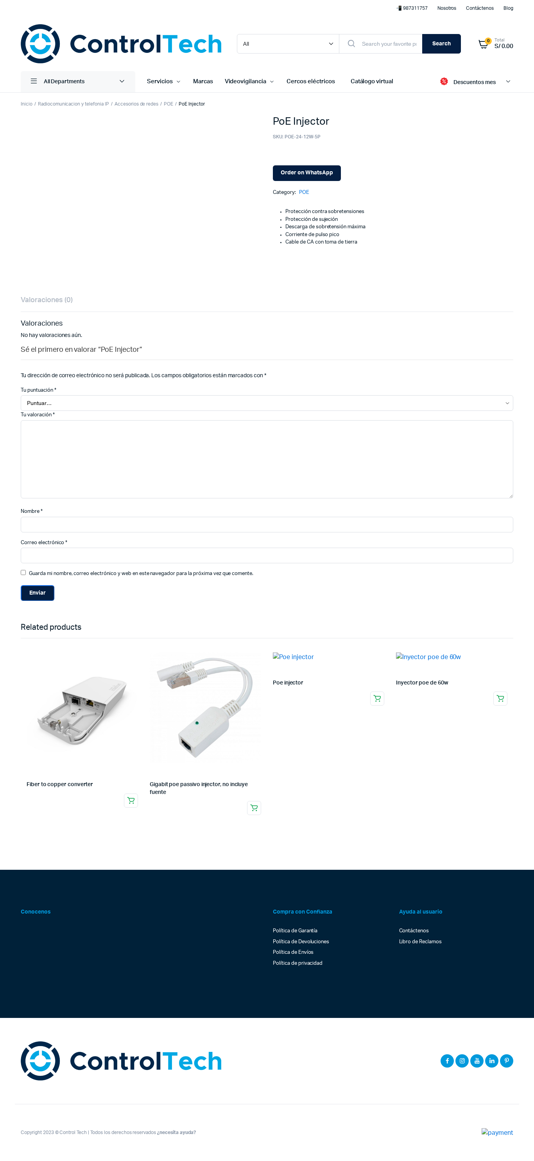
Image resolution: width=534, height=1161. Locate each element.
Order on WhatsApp (307, 173)
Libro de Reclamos (420, 941)
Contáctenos (480, 8)
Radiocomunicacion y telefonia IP (73, 104)
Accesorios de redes (136, 104)
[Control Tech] (121, 43)
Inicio (26, 104)
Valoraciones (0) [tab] (47, 300)
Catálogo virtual (372, 81)
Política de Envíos (293, 952)
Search (441, 44)
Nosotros (447, 8)
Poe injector (288, 683)
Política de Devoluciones (301, 941)
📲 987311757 (412, 8)
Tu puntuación (38, 390)
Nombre (32, 511)
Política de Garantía (295, 930)
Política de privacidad (298, 963)
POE (168, 104)
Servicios (160, 81)
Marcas (203, 81)
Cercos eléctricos (311, 81)
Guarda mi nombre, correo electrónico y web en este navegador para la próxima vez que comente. (141, 573)
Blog (508, 8)
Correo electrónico (44, 542)
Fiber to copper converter (60, 784)
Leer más (131, 801)
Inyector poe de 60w (422, 683)
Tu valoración (38, 414)
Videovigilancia (246, 81)
